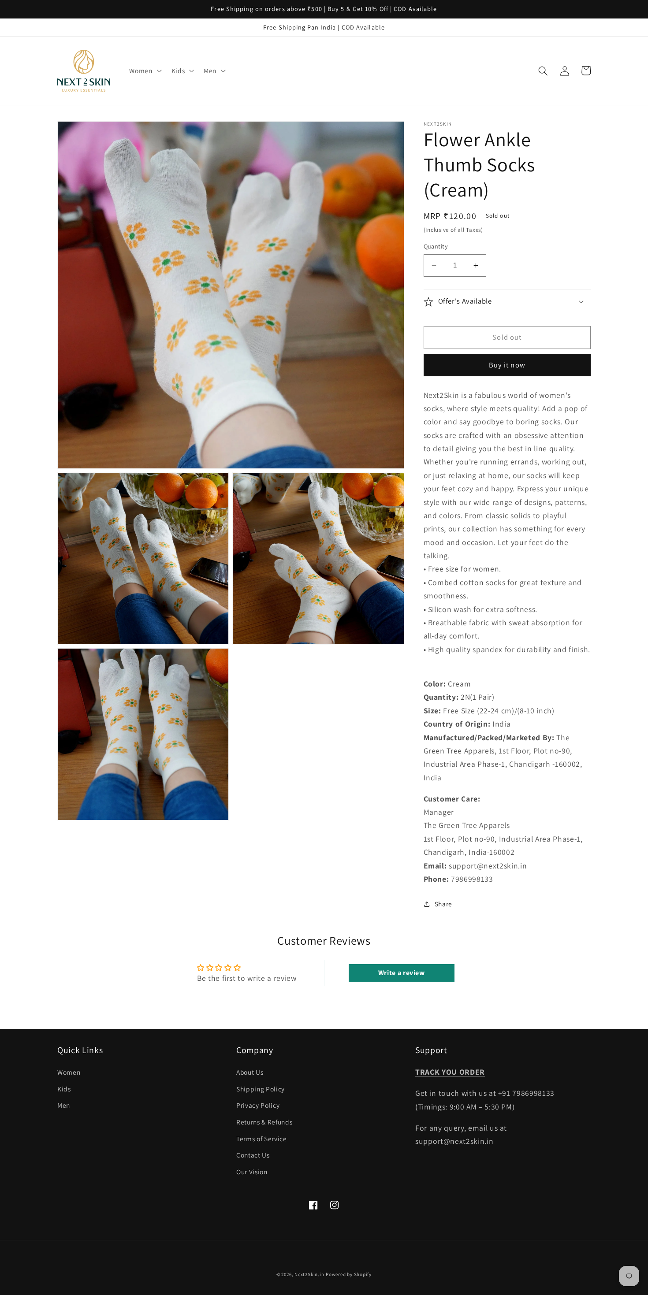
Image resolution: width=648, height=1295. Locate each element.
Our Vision (252, 1171)
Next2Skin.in (309, 1274)
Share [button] (443, 903)
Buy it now (507, 365)
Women (68, 1072)
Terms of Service (261, 1138)
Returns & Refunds (264, 1121)
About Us (249, 1072)
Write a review (401, 972)
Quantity (436, 246)
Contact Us (253, 1154)
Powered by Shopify (349, 1274)
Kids (64, 1088)
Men (63, 1105)
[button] (144, 71)
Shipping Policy (260, 1088)
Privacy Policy (257, 1105)
